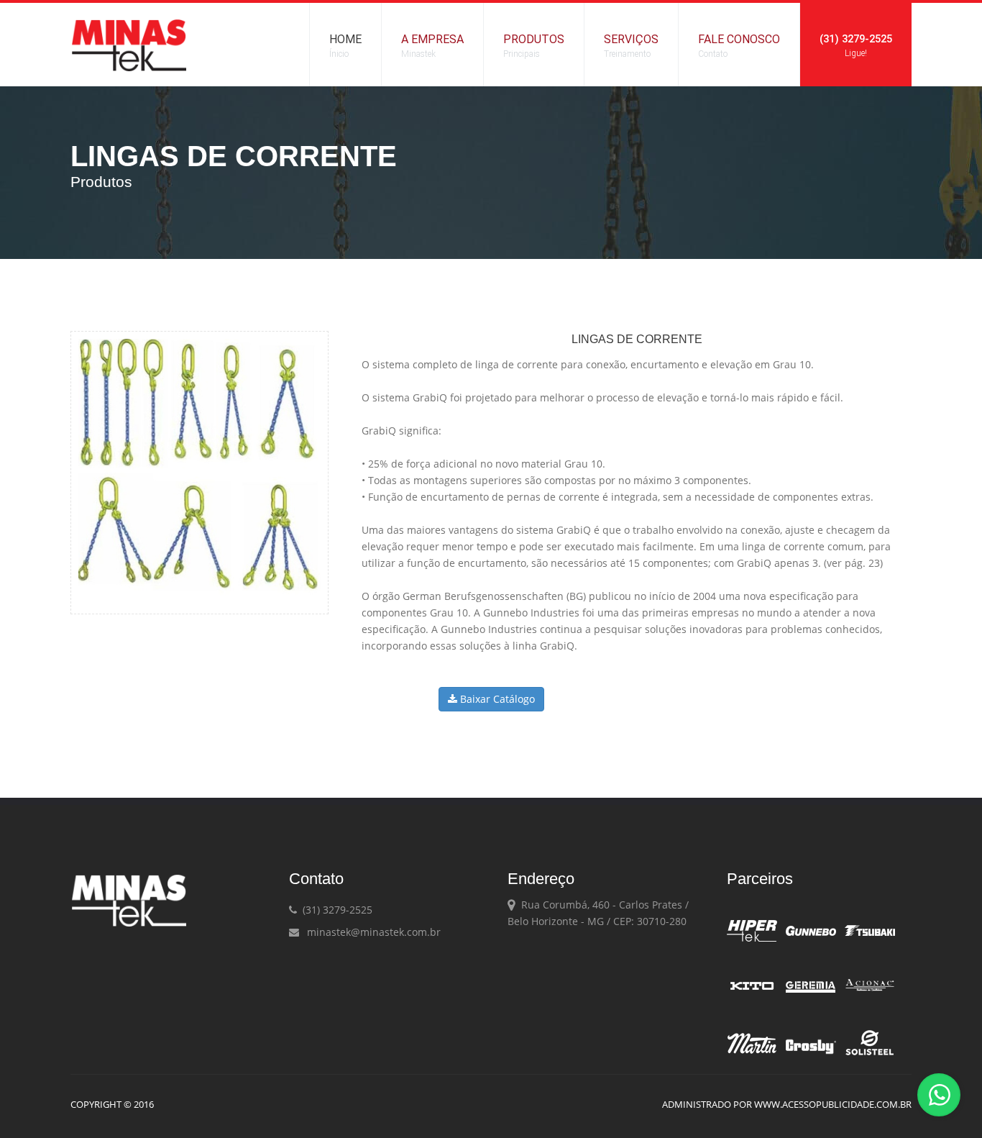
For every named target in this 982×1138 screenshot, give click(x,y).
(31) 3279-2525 (856, 45)
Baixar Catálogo (496, 699)
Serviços (631, 45)
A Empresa (432, 45)
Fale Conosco (739, 45)
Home (345, 45)
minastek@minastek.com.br (371, 932)
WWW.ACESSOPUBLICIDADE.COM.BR (833, 1104)
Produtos (533, 45)
